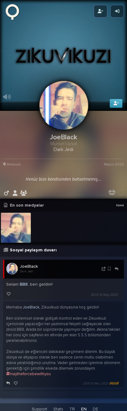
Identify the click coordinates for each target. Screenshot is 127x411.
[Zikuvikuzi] (14, 11)
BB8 (24, 288)
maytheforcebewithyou (30, 377)
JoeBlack (29, 270)
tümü (120, 210)
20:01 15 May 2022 (104, 299)
